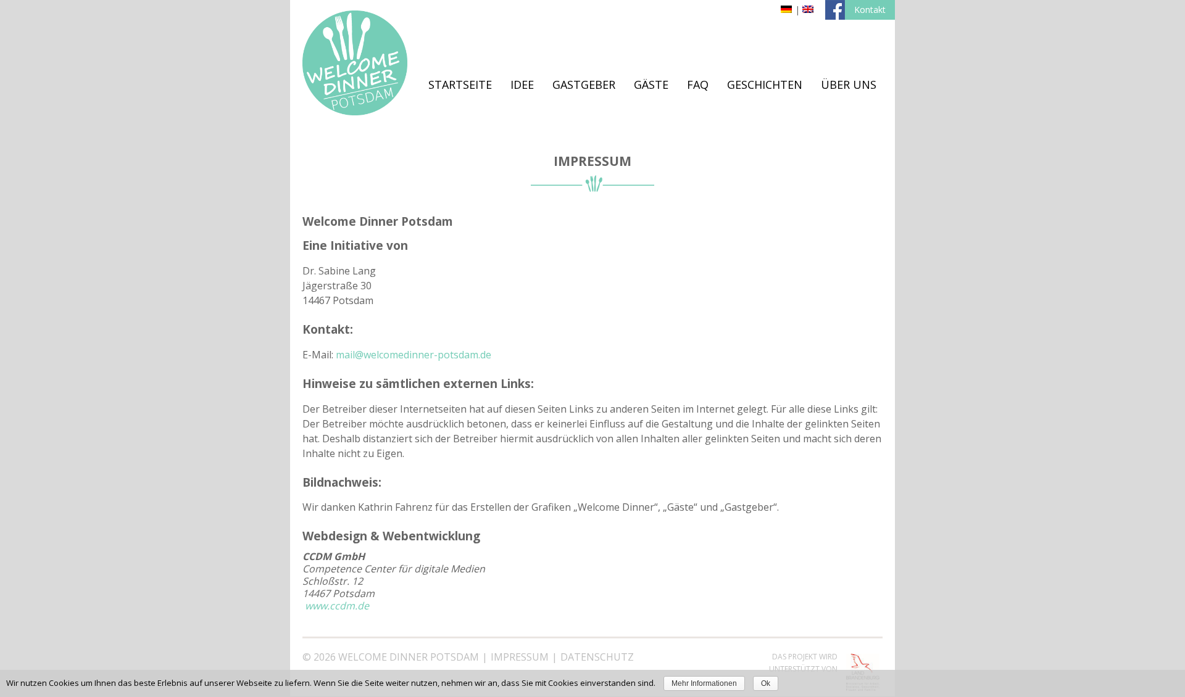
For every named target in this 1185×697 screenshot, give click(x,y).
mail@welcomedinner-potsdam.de (413, 354)
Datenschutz (597, 657)
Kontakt (870, 9)
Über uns (848, 84)
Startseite (460, 84)
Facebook (835, 10)
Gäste (651, 84)
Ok (765, 683)
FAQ (698, 84)
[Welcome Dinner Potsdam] (354, 111)
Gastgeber (583, 84)
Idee (522, 84)
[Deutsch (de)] (786, 9)
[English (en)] (807, 9)
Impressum (520, 657)
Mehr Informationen (704, 683)
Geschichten (764, 84)
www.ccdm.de (337, 605)
